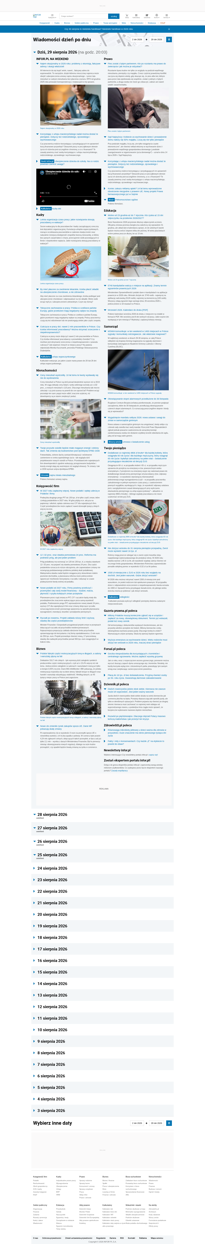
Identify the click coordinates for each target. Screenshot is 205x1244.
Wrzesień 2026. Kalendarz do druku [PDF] (128, 310)
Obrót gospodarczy (40, 1186)
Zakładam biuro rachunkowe (136, 1180)
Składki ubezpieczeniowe (135, 1215)
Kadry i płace (38, 1220)
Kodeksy (82, 1223)
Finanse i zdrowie (109, 1195)
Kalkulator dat (107, 1209)
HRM (58, 1195)
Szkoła (58, 1212)
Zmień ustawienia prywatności (78, 1238)
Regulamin (101, 1238)
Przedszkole (60, 1209)
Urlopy (58, 1189)
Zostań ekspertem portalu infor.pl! (127, 760)
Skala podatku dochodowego (136, 1223)
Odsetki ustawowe (132, 1220)
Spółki (104, 1183)
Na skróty (153, 1205)
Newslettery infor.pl (117, 750)
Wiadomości (153, 1180)
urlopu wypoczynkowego (63, 357)
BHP (58, 1192)
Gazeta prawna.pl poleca (120, 611)
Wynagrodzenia (62, 1183)
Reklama (143, 1238)
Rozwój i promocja (40, 1217)
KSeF (163, 23)
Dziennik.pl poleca (116, 684)
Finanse (152, 1186)
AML (127, 1195)
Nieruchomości (137, 23)
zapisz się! (153, 755)
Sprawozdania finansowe (135, 1192)
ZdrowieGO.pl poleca (118, 725)
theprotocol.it (153, 1223)
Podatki (36, 1180)
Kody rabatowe (154, 1215)
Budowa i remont (155, 1189)
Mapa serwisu (157, 1238)
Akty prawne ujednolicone (89, 1220)
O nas (35, 1238)
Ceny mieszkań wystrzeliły (50, 442)
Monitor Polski (84, 1212)
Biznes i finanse (108, 1180)
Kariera (113, 1238)
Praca (81, 1192)
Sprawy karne (84, 1183)
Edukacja (152, 23)
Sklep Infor (83, 1195)
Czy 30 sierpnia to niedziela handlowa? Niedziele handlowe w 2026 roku (99, 29)
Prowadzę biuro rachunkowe (136, 1183)
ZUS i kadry (37, 1189)
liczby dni (56, 208)
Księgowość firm (47, 486)
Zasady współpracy (119, 771)
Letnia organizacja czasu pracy (51, 283)
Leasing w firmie (108, 1192)
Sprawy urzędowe (86, 1189)
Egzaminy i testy (62, 1217)
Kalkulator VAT (107, 1215)
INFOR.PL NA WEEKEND (52, 59)
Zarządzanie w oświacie (65, 1220)
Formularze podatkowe (157, 1220)
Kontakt (131, 1238)
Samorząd (111, 326)
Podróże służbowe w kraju (135, 1209)
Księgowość (45, 23)
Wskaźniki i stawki (133, 1205)
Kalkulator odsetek (109, 1217)
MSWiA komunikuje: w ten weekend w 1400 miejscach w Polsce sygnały (135, 393)
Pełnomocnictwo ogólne (126, 200)
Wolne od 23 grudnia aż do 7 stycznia (122, 280)
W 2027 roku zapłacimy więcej (51, 549)
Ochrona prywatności (51, 1238)
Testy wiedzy (61, 1229)
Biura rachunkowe (133, 1177)
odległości (124, 597)
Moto (124, 23)
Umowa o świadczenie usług (136, 442)
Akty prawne (84, 1205)
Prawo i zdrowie (85, 1198)
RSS (122, 1238)
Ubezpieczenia (61, 1186)
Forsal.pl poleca (114, 649)
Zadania (36, 1215)
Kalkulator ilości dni (109, 1212)
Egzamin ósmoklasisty (64, 1226)
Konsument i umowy (87, 1186)
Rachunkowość (38, 1183)
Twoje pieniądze (110, 23)
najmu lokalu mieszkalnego (62, 475)
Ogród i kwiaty (154, 1192)
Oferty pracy (153, 1226)
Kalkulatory (107, 1205)
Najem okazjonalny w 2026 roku (52, 128)
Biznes (67, 23)
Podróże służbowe (132, 1217)
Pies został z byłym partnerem (119, 131)
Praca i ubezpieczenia (110, 1186)
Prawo (96, 23)
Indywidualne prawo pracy (66, 1180)
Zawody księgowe (40, 1192)
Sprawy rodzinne (85, 1180)
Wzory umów (153, 1217)
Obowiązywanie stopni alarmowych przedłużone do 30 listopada (138, 399)
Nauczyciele (60, 1215)
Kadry (57, 23)
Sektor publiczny (82, 23)
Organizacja (37, 1209)
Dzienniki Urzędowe (86, 1215)
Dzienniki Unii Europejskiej (89, 1217)
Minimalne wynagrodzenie (135, 1212)
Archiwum (152, 1212)
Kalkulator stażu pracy (110, 1220)
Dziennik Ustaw (85, 1209)
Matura (59, 1223)
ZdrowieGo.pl (154, 1209)
